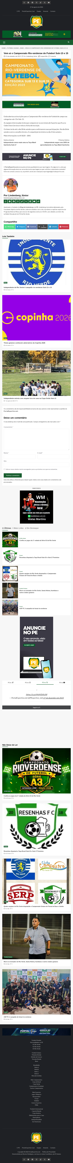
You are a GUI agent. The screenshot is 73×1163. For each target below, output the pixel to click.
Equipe (39, 11)
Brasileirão (36, 1065)
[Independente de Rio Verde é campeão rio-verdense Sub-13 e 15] (36, 262)
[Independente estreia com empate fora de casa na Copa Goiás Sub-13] (36, 373)
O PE (18, 11)
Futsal (21, 555)
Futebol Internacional (36, 1109)
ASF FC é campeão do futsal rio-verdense (33, 608)
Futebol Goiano (23, 588)
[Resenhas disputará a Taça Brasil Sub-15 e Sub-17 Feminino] (10, 556)
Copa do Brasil (36, 1082)
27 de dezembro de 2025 (53, 698)
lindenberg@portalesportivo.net (14, 198)
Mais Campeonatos (36, 1080)
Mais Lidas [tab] (18, 528)
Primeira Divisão (36, 1055)
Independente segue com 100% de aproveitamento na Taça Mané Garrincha (54, 142)
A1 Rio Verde (36, 1044)
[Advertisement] (36, 728)
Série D (36, 1073)
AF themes (57, 1154)
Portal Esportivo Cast (28, 11)
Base (5, 282)
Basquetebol (36, 1096)
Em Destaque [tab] (32, 528)
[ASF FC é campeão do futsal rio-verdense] (10, 607)
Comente (53, 56)
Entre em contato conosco (12, 171)
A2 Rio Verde (36, 1046)
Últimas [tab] (7, 528)
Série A (36, 1067)
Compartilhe (44, 56)
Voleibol (36, 1100)
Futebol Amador (36, 1040)
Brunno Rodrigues (28, 1154)
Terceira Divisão (36, 1059)
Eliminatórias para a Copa (36, 1115)
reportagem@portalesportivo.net (53, 171)
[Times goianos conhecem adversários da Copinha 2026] (36, 317)
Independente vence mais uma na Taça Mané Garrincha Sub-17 (20, 142)
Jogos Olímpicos (36, 1094)
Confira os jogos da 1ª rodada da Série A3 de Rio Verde (37, 540)
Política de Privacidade (49, 1152)
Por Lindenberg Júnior (30, 56)
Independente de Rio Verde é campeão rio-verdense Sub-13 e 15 (28, 287)
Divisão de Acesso (36, 1057)
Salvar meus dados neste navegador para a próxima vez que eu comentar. (32, 469)
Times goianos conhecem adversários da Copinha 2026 (24, 343)
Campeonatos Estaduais (36, 1086)
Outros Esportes (36, 1103)
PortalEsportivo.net (34, 1152)
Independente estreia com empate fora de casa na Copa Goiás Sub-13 (30, 398)
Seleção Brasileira (36, 1119)
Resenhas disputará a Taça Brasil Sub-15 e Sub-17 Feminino (39, 557)
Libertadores (36, 1117)
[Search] (68, 42)
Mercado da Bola (36, 1076)
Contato (52, 11)
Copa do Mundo (36, 1111)
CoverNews (48, 1154)
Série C (36, 1071)
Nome (6, 453)
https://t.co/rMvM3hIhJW (36, 694)
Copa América (36, 1113)
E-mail (40, 453)
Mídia (36, 1105)
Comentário (8, 427)
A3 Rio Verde (22, 538)
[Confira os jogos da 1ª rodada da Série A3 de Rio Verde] (10, 539)
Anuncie (45, 11)
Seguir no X (36, 707)
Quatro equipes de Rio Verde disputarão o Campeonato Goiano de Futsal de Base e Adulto (34, 906)
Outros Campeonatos (36, 1088)
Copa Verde (36, 1084)
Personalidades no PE (36, 1042)
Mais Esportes (36, 1092)
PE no (10, 682)
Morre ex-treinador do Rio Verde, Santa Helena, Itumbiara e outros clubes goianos (31, 961)
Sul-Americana (36, 1121)
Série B (36, 1069)
